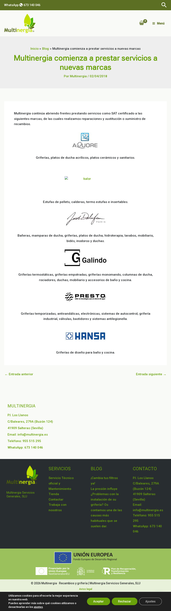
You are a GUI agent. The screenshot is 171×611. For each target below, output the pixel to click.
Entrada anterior (19, 374)
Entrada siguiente (151, 374)
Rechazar (124, 601)
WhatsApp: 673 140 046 (25, 447)
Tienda (54, 494)
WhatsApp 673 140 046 (22, 5)
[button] (164, 5)
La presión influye (104, 489)
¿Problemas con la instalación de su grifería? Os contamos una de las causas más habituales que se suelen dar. (106, 510)
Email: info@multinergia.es (28, 434)
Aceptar (98, 601)
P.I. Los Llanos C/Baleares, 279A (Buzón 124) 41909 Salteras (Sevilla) (30, 421)
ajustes (38, 606)
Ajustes (150, 601)
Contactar (56, 499)
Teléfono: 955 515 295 (24, 441)
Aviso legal (85, 589)
